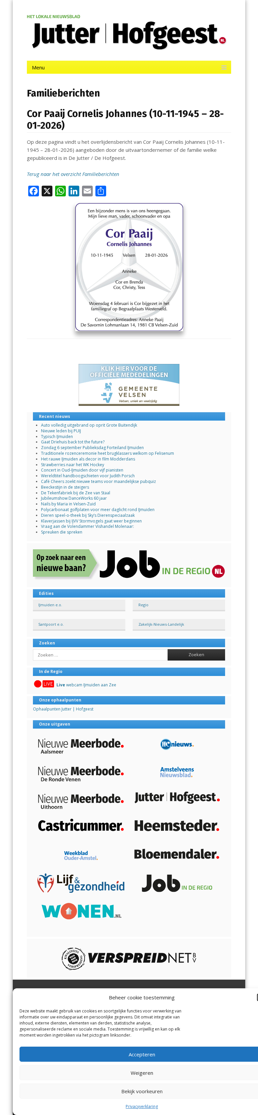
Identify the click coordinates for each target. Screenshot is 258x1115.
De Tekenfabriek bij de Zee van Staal (75, 493)
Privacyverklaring (142, 1106)
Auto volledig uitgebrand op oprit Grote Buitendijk (89, 425)
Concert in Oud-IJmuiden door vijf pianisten (82, 470)
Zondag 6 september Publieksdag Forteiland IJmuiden (92, 447)
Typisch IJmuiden (57, 436)
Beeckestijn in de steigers (65, 487)
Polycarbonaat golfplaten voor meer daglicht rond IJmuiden (98, 509)
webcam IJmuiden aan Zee (86, 685)
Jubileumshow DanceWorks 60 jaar (74, 498)
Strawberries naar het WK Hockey (72, 465)
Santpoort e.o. (51, 624)
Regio (143, 604)
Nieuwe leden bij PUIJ (61, 431)
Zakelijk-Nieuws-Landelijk (161, 624)
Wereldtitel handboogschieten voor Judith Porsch (88, 476)
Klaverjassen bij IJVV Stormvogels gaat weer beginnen (91, 521)
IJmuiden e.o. (50, 604)
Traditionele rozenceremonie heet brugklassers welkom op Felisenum (107, 453)
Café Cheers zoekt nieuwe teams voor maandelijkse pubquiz (98, 481)
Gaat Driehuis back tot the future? (72, 442)
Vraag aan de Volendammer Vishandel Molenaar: (87, 526)
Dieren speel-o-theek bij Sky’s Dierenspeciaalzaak (88, 515)
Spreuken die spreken (61, 532)
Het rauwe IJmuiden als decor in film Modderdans (88, 459)
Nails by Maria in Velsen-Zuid (68, 504)
